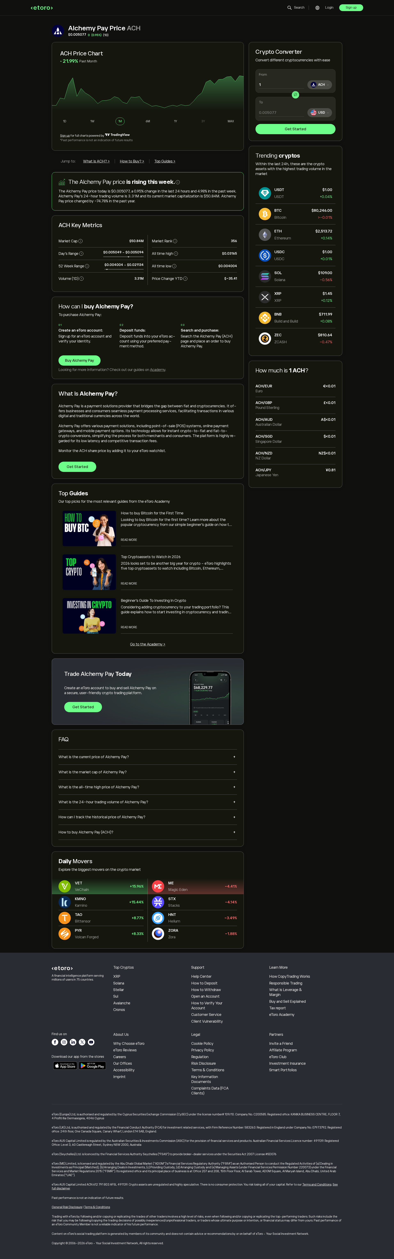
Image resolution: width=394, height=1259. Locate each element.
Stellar (118, 990)
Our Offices (122, 1063)
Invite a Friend (281, 1044)
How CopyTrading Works (289, 976)
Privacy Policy (202, 1050)
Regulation (199, 1057)
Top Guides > (164, 161)
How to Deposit (204, 983)
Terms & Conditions (207, 1070)
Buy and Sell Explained (287, 1001)
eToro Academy (281, 1015)
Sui (115, 996)
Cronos (119, 1010)
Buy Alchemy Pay (79, 360)
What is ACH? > (96, 161)
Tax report (277, 1008)
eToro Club (277, 1057)
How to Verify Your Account (206, 1005)
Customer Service (206, 1015)
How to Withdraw (206, 990)
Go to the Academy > (147, 644)
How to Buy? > (132, 161)
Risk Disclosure (203, 1063)
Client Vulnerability (207, 1021)
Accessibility (124, 1070)
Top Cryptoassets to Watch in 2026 (151, 557)
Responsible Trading (285, 983)
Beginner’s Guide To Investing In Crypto (153, 601)
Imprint (119, 1077)
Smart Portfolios (283, 1070)
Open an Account (205, 996)
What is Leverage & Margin (285, 992)
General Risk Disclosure (67, 1207)
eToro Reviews (125, 1050)
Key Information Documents (204, 1079)
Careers (119, 1057)
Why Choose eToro (128, 1044)
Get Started (295, 129)
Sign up (351, 7)
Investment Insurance (287, 1063)
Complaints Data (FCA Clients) (210, 1090)
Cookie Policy (202, 1044)
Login (329, 7)
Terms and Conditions (316, 1184)
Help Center (201, 976)
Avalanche (121, 1003)
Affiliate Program (283, 1050)
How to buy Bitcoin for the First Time (152, 513)
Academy (157, 370)
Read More (129, 539)
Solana (118, 983)
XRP (116, 976)
